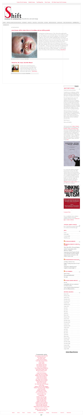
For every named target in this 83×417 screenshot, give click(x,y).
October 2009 (66, 345)
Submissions (6, 24)
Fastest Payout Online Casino (41, 369)
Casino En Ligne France (41, 400)
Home (4, 22)
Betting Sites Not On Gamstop (41, 380)
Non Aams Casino (41, 358)
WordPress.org (67, 237)
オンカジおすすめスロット (41, 392)
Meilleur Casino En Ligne (41, 396)
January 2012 (66, 297)
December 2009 (67, 341)
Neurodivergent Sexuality (72, 259)
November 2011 (67, 301)
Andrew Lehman (75, 126)
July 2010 (66, 329)
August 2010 (66, 327)
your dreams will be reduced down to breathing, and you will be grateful (31, 30)
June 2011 (66, 309)
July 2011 (66, 308)
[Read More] (63, 49)
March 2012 (66, 294)
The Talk (66, 277)
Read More (28, 73)
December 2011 (67, 299)
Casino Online (41, 362)
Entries (66, 234)
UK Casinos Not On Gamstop (41, 379)
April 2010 (66, 334)
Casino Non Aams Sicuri (41, 399)
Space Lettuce (67, 273)
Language (59, 22)
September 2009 (67, 347)
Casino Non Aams (41, 389)
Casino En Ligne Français (41, 398)
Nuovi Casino (47, 2)
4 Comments (23, 73)
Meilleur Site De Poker (41, 390)
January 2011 (66, 318)
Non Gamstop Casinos (41, 357)
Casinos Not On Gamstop (22, 2)
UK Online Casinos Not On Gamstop (59, 2)
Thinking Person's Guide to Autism (70, 181)
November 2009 (67, 343)
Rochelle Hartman (14, 73)
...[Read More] (34, 71)
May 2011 (66, 311)
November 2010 (67, 322)
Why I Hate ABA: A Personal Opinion (72, 247)
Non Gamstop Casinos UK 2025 (41, 356)
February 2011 (67, 317)
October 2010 (66, 324)
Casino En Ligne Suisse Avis (41, 404)
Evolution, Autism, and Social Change (71, 128)
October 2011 (66, 302)
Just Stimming (68, 271)
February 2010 (67, 338)
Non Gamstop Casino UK (41, 364)
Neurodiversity (13, 12)
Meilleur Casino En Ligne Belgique (41, 386)
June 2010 (66, 331)
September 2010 (67, 325)
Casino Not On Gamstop (41, 366)
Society (30, 22)
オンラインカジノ (41, 371)
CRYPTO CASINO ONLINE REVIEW (14, 22)
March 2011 (66, 315)
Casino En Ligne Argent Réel (41, 405)
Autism (46, 22)
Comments (67, 236)
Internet (24, 22)
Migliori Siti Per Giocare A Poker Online (41, 406)
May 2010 (66, 332)
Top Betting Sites (40, 2)
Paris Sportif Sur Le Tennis (41, 391)
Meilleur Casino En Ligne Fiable (41, 375)
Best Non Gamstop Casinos (41, 370)
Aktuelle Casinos (31, 2)
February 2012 (67, 295)
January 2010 (66, 339)
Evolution (40, 22)
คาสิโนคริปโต (41, 395)
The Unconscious (67, 22)
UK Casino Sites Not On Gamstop (41, 384)
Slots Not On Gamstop (41, 382)
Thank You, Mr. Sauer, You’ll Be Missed (22, 62)
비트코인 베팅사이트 (41, 394)
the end (65, 282)
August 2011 (66, 306)
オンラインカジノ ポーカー (41, 407)
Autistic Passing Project (71, 280)
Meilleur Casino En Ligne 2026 (42, 403)
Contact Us (76, 22)
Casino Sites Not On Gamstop (41, 360)
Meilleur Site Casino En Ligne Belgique (41, 387)
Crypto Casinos (41, 363)
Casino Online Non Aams (41, 381)
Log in (65, 232)
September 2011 (67, 304)
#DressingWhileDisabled (69, 275)
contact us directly (70, 219)
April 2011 (66, 313)
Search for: (66, 84)
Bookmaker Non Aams (41, 410)
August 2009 (66, 348)
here (68, 139)
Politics (35, 22)
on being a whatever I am (69, 261)
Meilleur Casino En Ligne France (41, 409)
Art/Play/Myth (52, 22)
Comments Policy (67, 212)
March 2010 (66, 336)
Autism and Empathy (70, 241)
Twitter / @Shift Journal (70, 224)
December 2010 (67, 320)
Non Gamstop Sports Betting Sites (41, 368)
